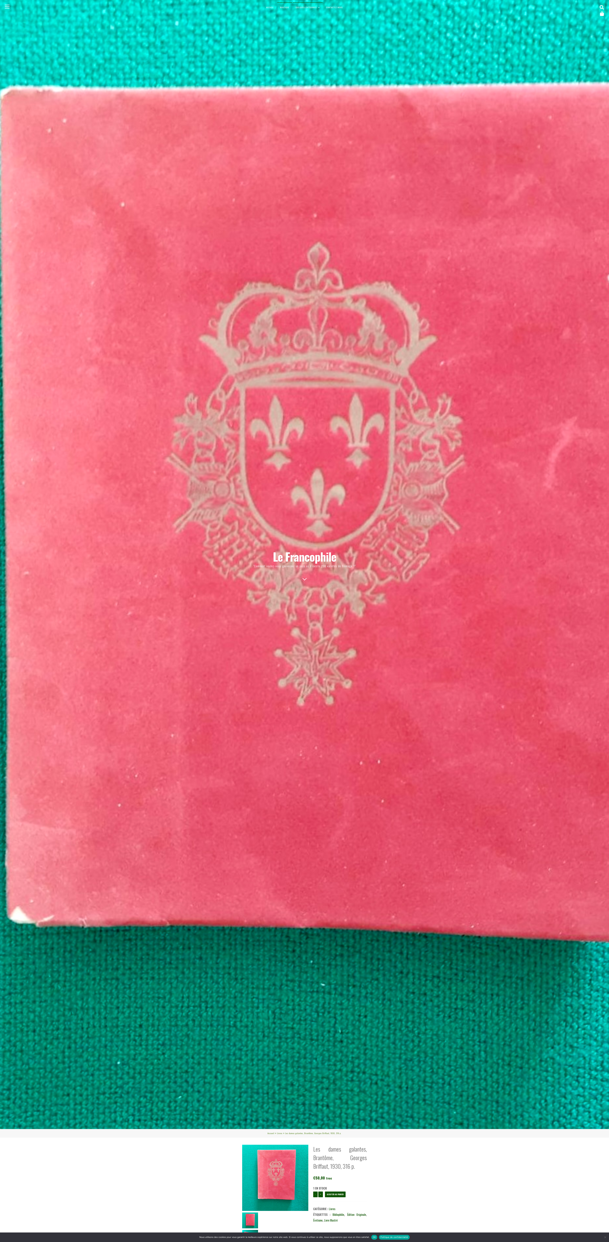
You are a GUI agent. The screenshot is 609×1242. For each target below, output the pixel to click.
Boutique (284, 7)
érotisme (318, 1220)
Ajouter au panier (335, 1194)
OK (374, 1237)
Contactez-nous (334, 7)
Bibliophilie (338, 1214)
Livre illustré (331, 1220)
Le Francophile (304, 556)
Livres (279, 1133)
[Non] (605, 1237)
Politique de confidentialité (394, 1237)
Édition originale (356, 1214)
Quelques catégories (306, 7)
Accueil (270, 7)
